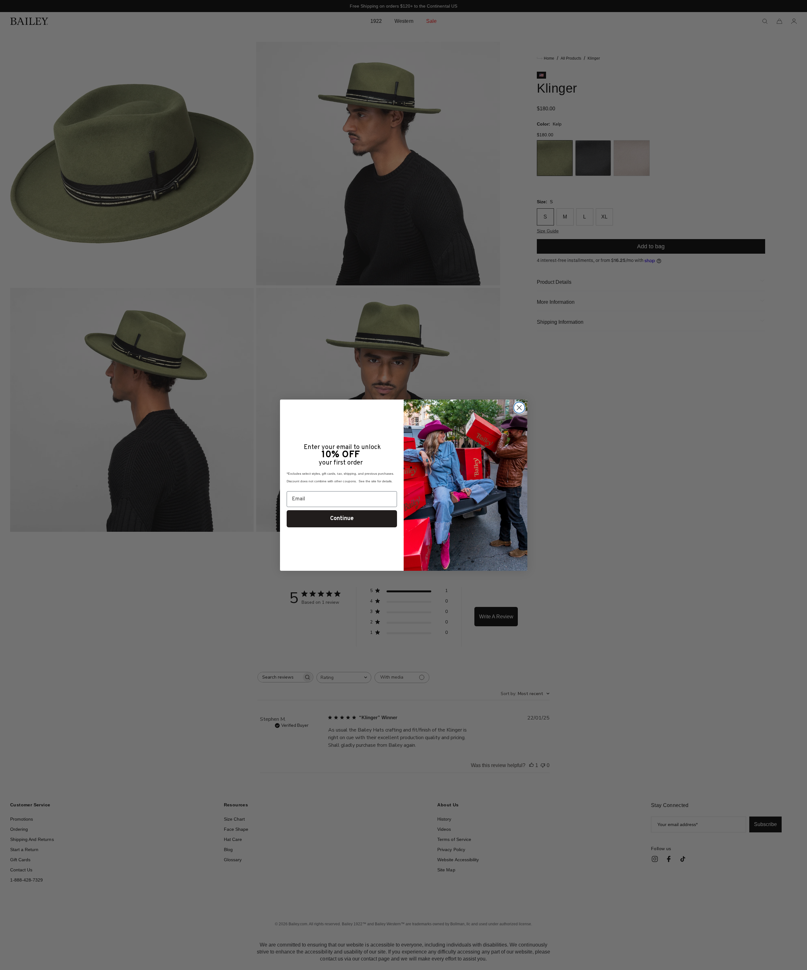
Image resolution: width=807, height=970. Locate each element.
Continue (342, 518)
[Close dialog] (519, 407)
